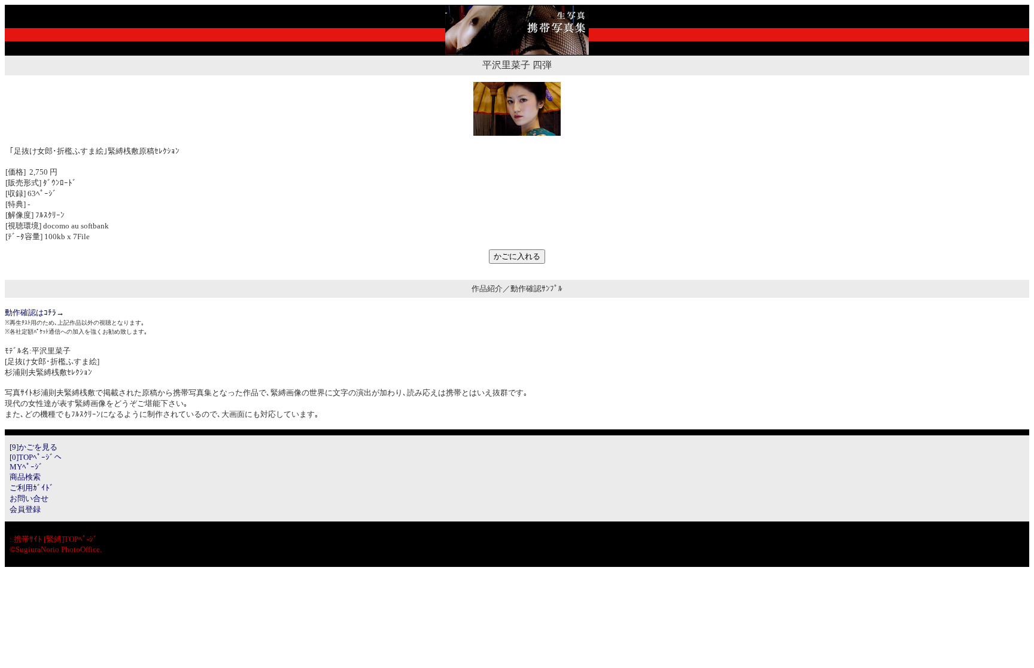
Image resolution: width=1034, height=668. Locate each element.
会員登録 (25, 509)
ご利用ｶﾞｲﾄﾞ (32, 487)
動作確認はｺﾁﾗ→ (34, 312)
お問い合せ (29, 498)
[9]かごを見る (33, 447)
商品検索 (25, 476)
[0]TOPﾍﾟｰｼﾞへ (36, 457)
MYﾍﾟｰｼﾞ (26, 466)
